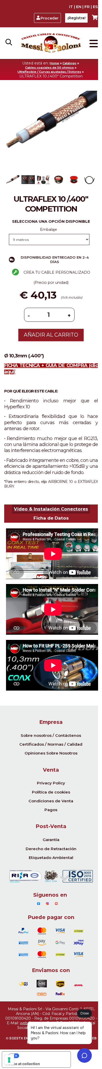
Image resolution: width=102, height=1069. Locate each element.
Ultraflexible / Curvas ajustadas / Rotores (49, 72)
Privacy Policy (51, 783)
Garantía (51, 839)
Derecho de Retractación (51, 848)
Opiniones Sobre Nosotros (51, 753)
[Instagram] (47, 903)
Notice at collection (23, 1063)
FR (87, 6)
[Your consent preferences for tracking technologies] (9, 1060)
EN (78, 6)
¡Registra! (76, 18)
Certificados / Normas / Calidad (50, 744)
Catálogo (69, 63)
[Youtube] (56, 903)
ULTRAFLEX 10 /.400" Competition (51, 76)
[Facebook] (39, 903)
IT (71, 6)
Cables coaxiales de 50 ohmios (49, 67)
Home (54, 63)
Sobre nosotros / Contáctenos (51, 735)
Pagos (50, 809)
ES (95, 6)
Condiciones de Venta (51, 800)
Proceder (50, 18)
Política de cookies (51, 792)
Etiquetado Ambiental (51, 857)
